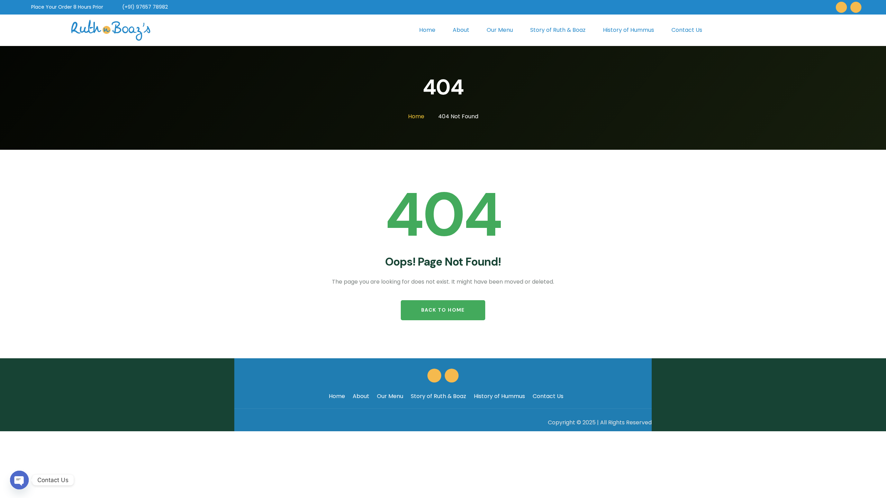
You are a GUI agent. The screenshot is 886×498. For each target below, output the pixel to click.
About (361, 396)
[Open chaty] (19, 480)
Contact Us (548, 396)
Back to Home (443, 310)
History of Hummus (499, 396)
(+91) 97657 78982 (144, 6)
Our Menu (390, 396)
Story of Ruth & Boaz (438, 396)
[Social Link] (841, 7)
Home (337, 396)
